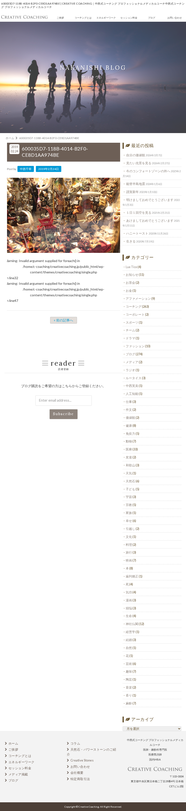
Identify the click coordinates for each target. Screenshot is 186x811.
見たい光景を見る (138, 163)
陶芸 (129, 679)
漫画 (129, 600)
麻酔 (129, 703)
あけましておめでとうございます (149, 220)
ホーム (13, 743)
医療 (129, 449)
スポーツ (132, 322)
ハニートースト (137, 233)
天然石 (130, 481)
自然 (129, 648)
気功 (129, 592)
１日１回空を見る (138, 212)
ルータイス (133, 378)
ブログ (151, 17)
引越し (130, 529)
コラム (75, 743)
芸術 (129, 664)
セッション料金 (128, 17)
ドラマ (130, 338)
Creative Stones (82, 760)
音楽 (129, 687)
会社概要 (77, 773)
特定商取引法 (80, 779)
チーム (130, 330)
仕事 (129, 402)
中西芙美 (132, 386)
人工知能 (132, 394)
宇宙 (129, 497)
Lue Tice (131, 267)
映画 (129, 560)
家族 (129, 513)
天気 (129, 473)
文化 (129, 537)
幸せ (129, 521)
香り (129, 695)
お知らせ (132, 275)
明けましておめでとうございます (149, 200)
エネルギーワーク (106, 17)
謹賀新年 (132, 192)
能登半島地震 (135, 184)
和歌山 (130, 465)
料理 (129, 545)
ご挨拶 (60, 17)
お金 (129, 290)
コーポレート (135, 314)
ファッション (135, 346)
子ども (130, 489)
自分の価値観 (135, 155)
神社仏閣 (132, 624)
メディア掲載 (18, 774)
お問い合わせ (174, 17)
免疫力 (130, 433)
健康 (129, 425)
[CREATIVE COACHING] (24, 18)
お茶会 (130, 283)
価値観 (130, 418)
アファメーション (138, 298)
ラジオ (130, 370)
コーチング (133, 306)
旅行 (129, 552)
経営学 (130, 632)
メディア (132, 362)
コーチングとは (83, 17)
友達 (129, 457)
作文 (129, 410)
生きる (131, 241)
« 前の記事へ (63, 320)
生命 (129, 616)
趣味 (129, 671)
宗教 (129, 505)
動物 (129, 441)
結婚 (129, 640)
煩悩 (129, 608)
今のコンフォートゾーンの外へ (148, 171)
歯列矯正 (132, 576)
